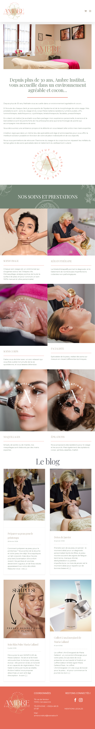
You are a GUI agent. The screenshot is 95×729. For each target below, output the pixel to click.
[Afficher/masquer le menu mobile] (90, 11)
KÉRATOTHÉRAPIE (61, 261)
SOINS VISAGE (11, 261)
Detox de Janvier (62, 537)
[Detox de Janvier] (70, 500)
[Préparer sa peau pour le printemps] (24, 495)
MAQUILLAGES (11, 437)
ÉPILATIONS (57, 437)
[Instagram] (81, 700)
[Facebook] (75, 700)
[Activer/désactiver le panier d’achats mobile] (85, 11)
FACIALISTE (57, 348)
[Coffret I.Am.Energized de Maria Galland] (70, 605)
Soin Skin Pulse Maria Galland (23, 644)
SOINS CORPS (10, 351)
